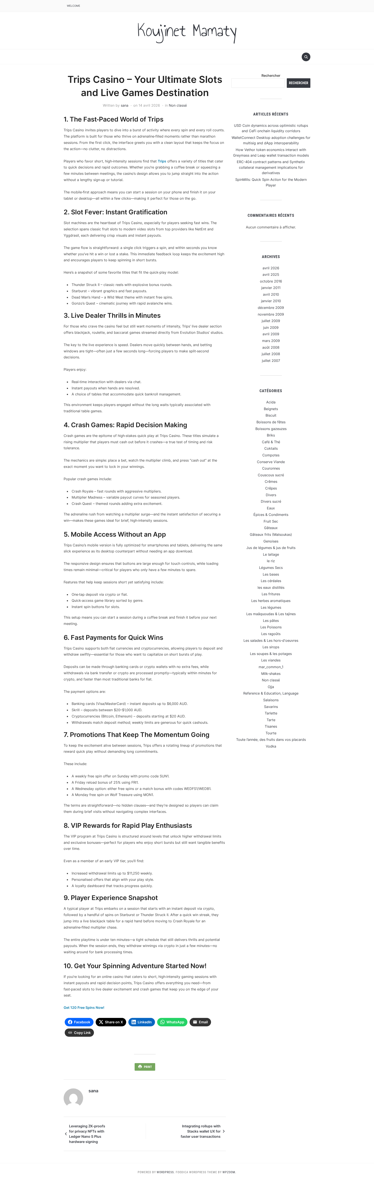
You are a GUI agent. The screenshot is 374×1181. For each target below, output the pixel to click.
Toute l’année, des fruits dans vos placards (271, 739)
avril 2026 (271, 268)
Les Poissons (271, 627)
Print (148, 1067)
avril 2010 (271, 294)
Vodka (271, 746)
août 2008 (270, 347)
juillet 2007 (271, 360)
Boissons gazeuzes (271, 429)
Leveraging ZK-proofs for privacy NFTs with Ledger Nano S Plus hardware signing (87, 1134)
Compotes (270, 455)
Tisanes (271, 726)
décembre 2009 (271, 307)
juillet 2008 (271, 354)
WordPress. (166, 1172)
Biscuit (271, 415)
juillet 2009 (271, 321)
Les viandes (270, 660)
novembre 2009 (271, 314)
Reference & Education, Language (270, 693)
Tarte (271, 720)
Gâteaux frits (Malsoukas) (271, 534)
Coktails (271, 448)
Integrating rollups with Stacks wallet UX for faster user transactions (201, 1131)
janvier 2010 (271, 301)
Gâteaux (271, 528)
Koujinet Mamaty (187, 30)
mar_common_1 (271, 667)
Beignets (271, 409)
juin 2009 (271, 327)
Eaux (271, 508)
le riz (271, 561)
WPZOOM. (229, 1172)
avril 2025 (271, 274)
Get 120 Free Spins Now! (84, 1007)
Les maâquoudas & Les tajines (271, 614)
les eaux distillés (271, 587)
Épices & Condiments (270, 514)
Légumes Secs (271, 567)
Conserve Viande (271, 462)
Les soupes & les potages (271, 653)
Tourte (271, 733)
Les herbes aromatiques (270, 601)
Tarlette (271, 713)
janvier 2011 (270, 288)
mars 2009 (271, 341)
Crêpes (271, 488)
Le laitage (271, 554)
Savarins (271, 706)
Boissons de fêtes (270, 422)
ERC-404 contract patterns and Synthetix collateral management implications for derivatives (271, 167)
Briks (271, 435)
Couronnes (271, 468)
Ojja (271, 687)
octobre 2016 (271, 281)
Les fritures (271, 594)
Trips (162, 161)
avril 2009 (271, 334)
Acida (271, 402)
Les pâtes (271, 620)
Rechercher (270, 75)
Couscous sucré (271, 475)
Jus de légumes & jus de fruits (270, 548)
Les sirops (271, 647)
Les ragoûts (270, 634)
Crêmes (271, 481)
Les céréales (271, 581)
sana (124, 105)
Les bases (271, 574)
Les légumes (271, 607)
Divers (271, 495)
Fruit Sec (271, 521)
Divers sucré (271, 501)
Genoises (270, 541)
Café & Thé (271, 442)
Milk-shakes (270, 673)
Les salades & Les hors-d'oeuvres (270, 640)
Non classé (178, 105)
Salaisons (271, 700)
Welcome (73, 5)
